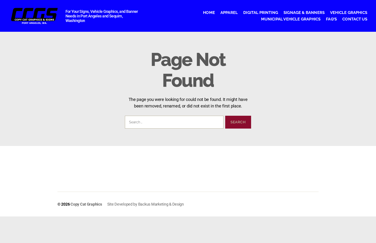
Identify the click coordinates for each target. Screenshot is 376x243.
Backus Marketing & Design (161, 204)
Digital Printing (260, 12)
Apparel (229, 12)
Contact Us (354, 19)
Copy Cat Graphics (86, 204)
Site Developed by (122, 204)
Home (209, 12)
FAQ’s (331, 19)
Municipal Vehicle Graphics (291, 19)
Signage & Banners (304, 12)
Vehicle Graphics (348, 12)
